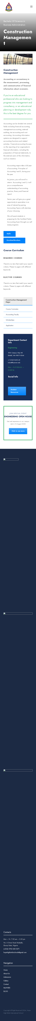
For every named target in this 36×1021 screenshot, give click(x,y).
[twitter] (19, 381)
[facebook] (9, 381)
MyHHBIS (7, 988)
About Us (7, 973)
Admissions (7, 977)
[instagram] (23, 381)
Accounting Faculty (12, 314)
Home (6, 970)
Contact (6, 984)
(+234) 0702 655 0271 (11, 949)
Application (9, 325)
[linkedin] (12, 381)
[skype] (15, 381)
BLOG (6, 991)
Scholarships (10, 320)
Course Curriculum (12, 309)
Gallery (6, 981)
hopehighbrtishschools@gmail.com (15, 952)
